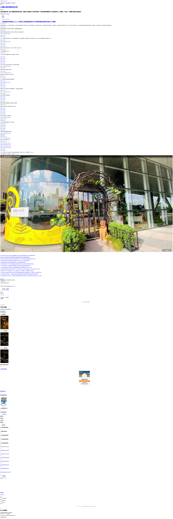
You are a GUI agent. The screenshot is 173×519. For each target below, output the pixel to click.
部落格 (3, 16)
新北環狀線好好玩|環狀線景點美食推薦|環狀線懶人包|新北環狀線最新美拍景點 (12, 262)
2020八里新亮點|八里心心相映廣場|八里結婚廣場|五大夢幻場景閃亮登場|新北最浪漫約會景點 (15, 265)
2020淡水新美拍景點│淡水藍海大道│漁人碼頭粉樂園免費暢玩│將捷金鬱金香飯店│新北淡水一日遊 (16, 267)
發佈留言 (2, 298)
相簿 (3, 15)
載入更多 (2, 293)
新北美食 (7, 289)
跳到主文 (1, 9)
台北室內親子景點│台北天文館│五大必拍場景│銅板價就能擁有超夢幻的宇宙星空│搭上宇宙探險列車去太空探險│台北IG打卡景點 (21, 275)
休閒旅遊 (3, 500)
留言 (10, 286)
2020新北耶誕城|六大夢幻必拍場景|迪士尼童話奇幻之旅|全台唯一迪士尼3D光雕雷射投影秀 (14, 260)
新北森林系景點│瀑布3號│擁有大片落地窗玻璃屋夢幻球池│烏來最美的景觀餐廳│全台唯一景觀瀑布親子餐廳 (17, 255)
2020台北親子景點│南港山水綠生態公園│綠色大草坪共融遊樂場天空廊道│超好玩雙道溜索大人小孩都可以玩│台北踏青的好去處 (20, 272)
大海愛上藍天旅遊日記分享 (9, 7)
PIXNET (80, 506)
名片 (3, 17)
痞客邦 (8, 286)
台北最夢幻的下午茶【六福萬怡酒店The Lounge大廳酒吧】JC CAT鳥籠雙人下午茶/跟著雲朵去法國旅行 (17, 270)
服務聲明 (95, 506)
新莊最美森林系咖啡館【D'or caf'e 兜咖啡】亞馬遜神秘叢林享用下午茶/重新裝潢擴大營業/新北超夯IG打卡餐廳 (28, 21)
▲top (1, 291)
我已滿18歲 (2, 517)
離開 (5, 517)
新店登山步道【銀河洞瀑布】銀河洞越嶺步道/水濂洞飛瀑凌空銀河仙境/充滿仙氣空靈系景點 (15, 257)
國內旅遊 (7, 288)
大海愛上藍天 (2, 281)
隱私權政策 (91, 506)
